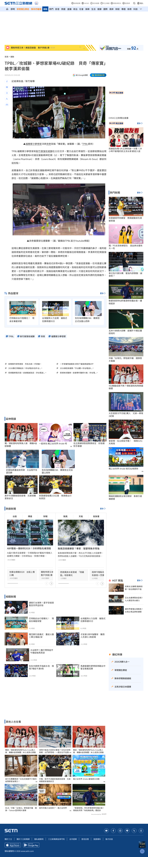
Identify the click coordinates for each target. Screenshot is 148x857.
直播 (69, 8)
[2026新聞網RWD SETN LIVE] (36, 3)
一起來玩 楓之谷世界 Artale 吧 (53, 443)
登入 (141, 3)
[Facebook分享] (7, 81)
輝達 (30, 516)
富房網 (127, 3)
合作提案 (73, 839)
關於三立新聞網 (23, 839)
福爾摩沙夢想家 (34, 143)
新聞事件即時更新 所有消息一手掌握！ (25, 364)
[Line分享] (7, 87)
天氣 (81, 516)
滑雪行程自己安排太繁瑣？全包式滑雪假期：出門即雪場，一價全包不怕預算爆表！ (55, 751)
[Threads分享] (7, 93)
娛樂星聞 (77, 3)
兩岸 (111, 8)
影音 (57, 8)
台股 (15, 516)
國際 (105, 8)
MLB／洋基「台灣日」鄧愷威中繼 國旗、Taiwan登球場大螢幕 (21, 809)
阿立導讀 (106, 3)
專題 (123, 8)
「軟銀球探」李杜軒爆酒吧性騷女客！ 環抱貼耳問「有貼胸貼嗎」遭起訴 (89, 809)
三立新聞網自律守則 (56, 839)
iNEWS (86, 3)
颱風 (65, 516)
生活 (93, 8)
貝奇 (48, 143)
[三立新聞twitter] (134, 830)
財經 (117, 8)
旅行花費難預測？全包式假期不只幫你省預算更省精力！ (21, 780)
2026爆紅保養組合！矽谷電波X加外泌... (24, 368)
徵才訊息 (109, 839)
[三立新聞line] (127, 830)
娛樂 (87, 8)
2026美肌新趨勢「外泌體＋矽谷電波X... (76, 368)
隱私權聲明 (38, 839)
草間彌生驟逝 (23, 8)
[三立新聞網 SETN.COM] (7, 9)
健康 (99, 8)
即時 (13, 8)
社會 (81, 8)
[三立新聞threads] (141, 830)
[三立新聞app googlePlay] (31, 845)
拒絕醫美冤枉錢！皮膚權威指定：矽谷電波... (26, 372)
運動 (45, 8)
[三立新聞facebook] (113, 830)
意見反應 (85, 839)
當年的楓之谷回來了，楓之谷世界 (53, 808)
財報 (45, 516)
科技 (135, 8)
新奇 (129, 8)
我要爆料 (97, 839)
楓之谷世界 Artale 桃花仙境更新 (123, 468)
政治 (75, 8)
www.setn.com (27, 851)
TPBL (85, 143)
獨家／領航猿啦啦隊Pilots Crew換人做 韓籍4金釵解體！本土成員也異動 (20, 751)
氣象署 (96, 516)
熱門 (51, 8)
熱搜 (63, 8)
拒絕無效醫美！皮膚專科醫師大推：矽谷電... (78, 372)
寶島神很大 (117, 3)
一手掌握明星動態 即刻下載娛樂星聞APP (76, 364)
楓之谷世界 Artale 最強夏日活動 (86, 779)
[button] (134, 3)
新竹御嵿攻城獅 (44, 151)
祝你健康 (96, 3)
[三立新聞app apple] (13, 845)
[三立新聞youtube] (106, 830)
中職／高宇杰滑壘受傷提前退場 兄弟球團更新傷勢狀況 (55, 780)
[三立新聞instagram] (120, 830)
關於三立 (8, 839)
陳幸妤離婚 (36, 8)
